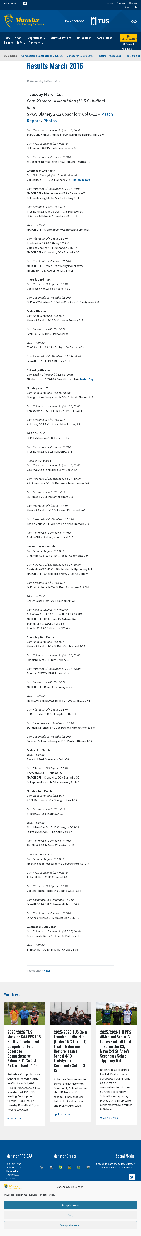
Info (19, 43)
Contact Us (131, 7)
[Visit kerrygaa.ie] (60, 1167)
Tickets (8, 43)
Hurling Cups (83, 38)
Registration (128, 38)
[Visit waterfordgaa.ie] (88, 1167)
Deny (71, 1215)
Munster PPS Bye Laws (80, 56)
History (133, 3)
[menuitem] (5, 38)
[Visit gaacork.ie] (51, 1167)
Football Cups (103, 38)
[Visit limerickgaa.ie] (70, 1167)
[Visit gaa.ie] (134, 21)
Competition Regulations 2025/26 (42, 56)
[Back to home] (24, 21)
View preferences (70, 1225)
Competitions (34, 38)
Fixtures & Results (60, 38)
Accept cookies (70, 1205)
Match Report (81, 180)
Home (7, 38)
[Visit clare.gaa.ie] (42, 1167)
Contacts (34, 43)
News (110, 3)
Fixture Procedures (109, 56)
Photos (121, 3)
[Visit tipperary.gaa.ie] (79, 1167)
